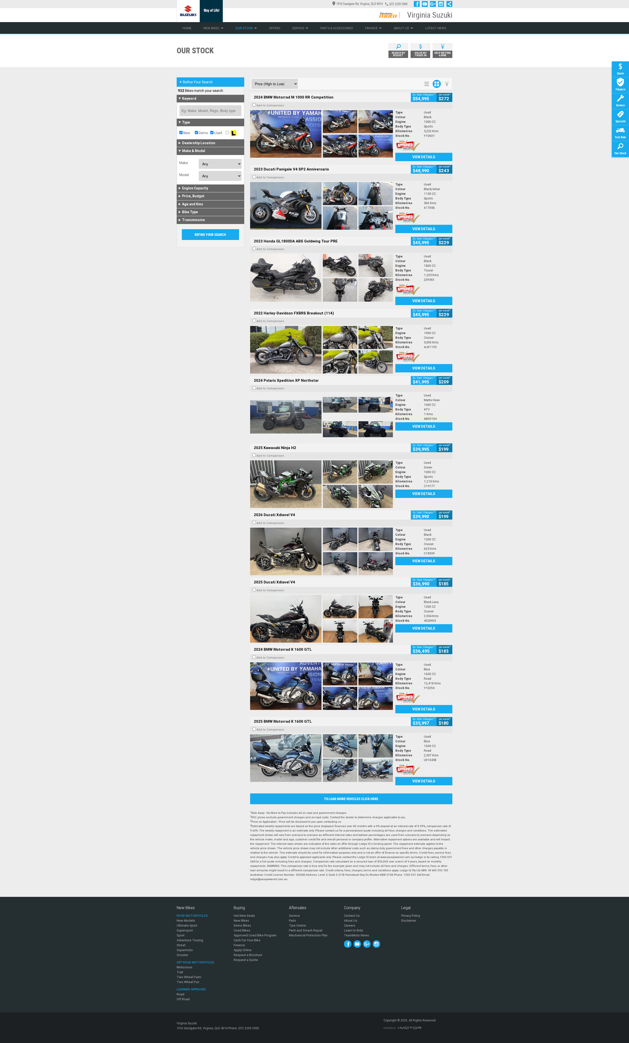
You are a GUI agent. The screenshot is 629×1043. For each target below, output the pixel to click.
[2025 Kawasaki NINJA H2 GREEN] (321, 484)
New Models (186, 920)
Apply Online (243, 950)
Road (180, 994)
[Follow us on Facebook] (418, 4)
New (186, 133)
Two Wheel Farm (189, 977)
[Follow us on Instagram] (442, 4)
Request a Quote (246, 960)
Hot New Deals (244, 916)
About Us (401, 28)
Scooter (182, 955)
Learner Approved (191, 989)
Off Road (183, 999)
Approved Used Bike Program (255, 935)
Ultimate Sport (187, 925)
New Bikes (211, 28)
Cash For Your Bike (247, 940)
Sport (181, 935)
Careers (349, 925)
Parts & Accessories (336, 28)
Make (183, 163)
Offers (274, 28)
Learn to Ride (353, 930)
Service (298, 28)
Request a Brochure (248, 955)
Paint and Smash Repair (306, 930)
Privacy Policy (410, 916)
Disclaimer (408, 920)
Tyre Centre (297, 925)
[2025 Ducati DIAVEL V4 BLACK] (321, 551)
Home (187, 28)
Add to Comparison (270, 105)
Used (218, 133)
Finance (371, 28)
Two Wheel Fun (188, 982)
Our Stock (244, 28)
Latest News (435, 28)
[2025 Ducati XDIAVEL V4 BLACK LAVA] (321, 619)
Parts (292, 920)
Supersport (185, 930)
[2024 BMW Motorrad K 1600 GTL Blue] (321, 686)
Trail (180, 972)
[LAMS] (233, 133)
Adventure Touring (190, 940)
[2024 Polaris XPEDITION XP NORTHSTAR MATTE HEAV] (321, 417)
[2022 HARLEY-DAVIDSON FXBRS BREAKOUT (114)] (321, 350)
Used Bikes (242, 930)
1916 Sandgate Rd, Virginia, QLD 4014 (359, 4)
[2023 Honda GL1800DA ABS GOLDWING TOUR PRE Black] (321, 278)
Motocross (184, 967)
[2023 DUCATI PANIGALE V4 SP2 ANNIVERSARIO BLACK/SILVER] (321, 206)
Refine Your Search (196, 82)
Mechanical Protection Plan (308, 935)
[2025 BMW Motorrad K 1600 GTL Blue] (321, 758)
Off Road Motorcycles (195, 962)
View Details (423, 157)
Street (181, 945)
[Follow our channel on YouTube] (426, 4)
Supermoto (185, 950)
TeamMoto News (356, 935)
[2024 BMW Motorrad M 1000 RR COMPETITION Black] (321, 134)
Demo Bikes (242, 925)
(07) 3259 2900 (398, 4)
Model (184, 175)
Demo (203, 133)
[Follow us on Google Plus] (434, 4)
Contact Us (352, 916)
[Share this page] (448, 4)
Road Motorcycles (192, 916)
